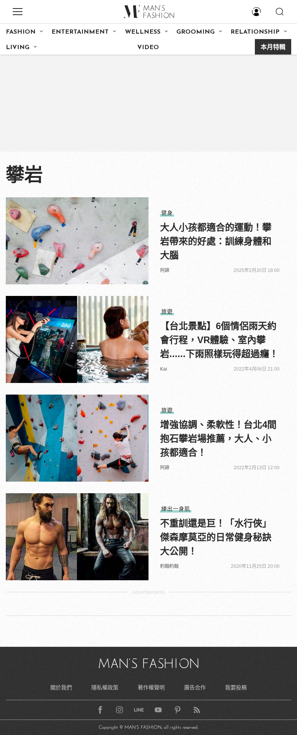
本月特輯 (273, 47)
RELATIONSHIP (255, 32)
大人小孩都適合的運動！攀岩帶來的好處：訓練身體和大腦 (215, 241)
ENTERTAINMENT (80, 32)
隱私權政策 (104, 687)
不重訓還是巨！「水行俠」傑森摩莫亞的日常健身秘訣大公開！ (215, 537)
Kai (163, 369)
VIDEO (148, 47)
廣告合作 (195, 687)
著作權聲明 (151, 687)
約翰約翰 (169, 566)
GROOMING (195, 32)
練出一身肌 (175, 509)
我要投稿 (236, 687)
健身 (167, 213)
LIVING (17, 47)
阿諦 (164, 270)
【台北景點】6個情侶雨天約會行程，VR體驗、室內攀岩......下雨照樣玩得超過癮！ (219, 340)
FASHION (21, 32)
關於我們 (61, 687)
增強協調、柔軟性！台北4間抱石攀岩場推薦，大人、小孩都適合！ (218, 438)
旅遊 (167, 311)
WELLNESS (142, 32)
